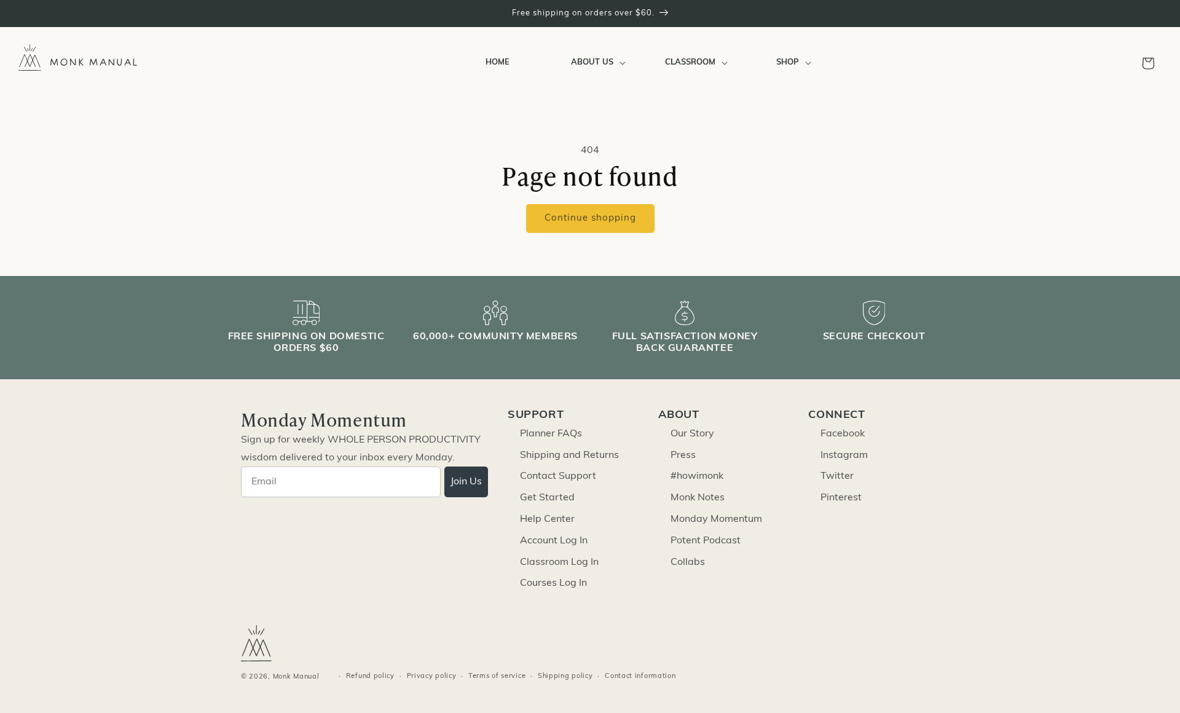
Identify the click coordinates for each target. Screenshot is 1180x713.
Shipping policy (565, 676)
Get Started (547, 498)
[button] (595, 63)
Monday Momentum (716, 519)
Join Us (466, 482)
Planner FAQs (551, 434)
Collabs (688, 562)
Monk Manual (296, 677)
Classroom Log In (559, 562)
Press (683, 455)
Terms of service (496, 676)
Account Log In (554, 541)
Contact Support (558, 476)
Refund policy (370, 676)
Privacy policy (432, 676)
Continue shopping (590, 218)
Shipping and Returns (569, 455)
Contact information (640, 676)
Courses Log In (553, 583)
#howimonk (697, 476)
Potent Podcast (706, 541)
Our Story (692, 434)
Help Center (547, 519)
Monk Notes (698, 498)
